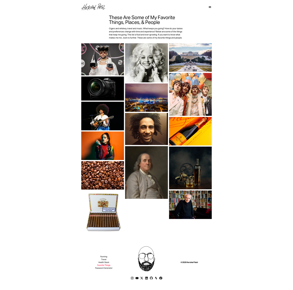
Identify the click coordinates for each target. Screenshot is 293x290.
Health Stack (103, 262)
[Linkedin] (146, 278)
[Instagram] (132, 278)
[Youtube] (137, 278)
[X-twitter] (141, 278)
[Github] (151, 278)
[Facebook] (160, 278)
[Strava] (156, 278)
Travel (103, 259)
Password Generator (104, 268)
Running (103, 257)
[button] (210, 7)
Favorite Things (103, 265)
